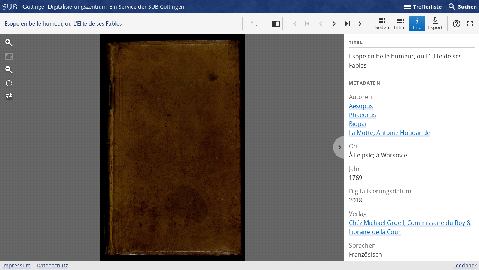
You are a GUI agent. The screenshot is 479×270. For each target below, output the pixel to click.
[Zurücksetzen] (9, 56)
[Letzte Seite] (361, 23)
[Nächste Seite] (334, 23)
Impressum (16, 265)
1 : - (256, 24)
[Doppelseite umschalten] (276, 23)
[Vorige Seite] (320, 23)
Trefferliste (422, 6)
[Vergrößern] (9, 43)
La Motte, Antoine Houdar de (389, 133)
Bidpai (357, 124)
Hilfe (456, 23)
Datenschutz (52, 265)
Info (417, 27)
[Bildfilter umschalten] (9, 97)
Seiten (382, 27)
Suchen (462, 6)
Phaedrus (362, 115)
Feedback (465, 265)
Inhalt (400, 27)
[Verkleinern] (9, 69)
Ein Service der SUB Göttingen (146, 6)
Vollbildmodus (470, 23)
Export (435, 27)
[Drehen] (9, 83)
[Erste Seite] (293, 23)
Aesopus (361, 106)
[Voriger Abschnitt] (307, 23)
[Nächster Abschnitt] (347, 23)
